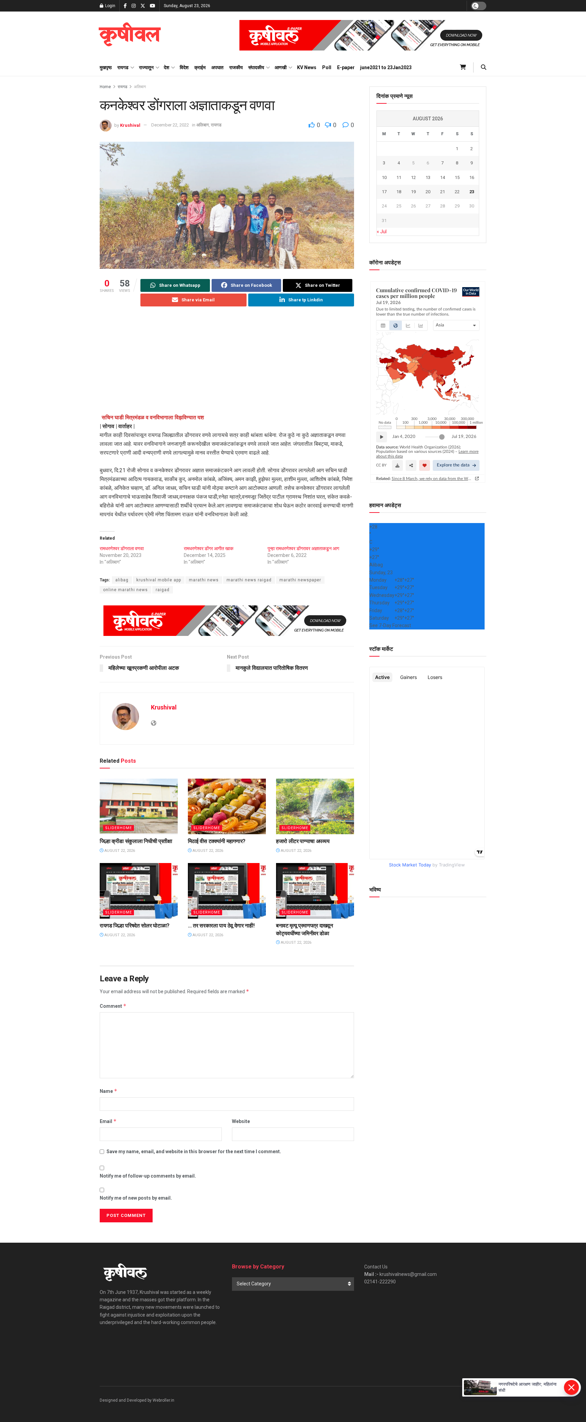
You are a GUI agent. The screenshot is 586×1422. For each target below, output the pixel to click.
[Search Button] (483, 67)
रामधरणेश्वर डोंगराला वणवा (122, 548)
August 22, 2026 (119, 850)
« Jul (382, 231)
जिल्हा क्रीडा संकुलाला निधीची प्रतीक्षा (136, 841)
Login (109, 5)
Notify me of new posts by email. (136, 1198)
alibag (122, 580)
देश (166, 67)
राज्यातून (146, 67)
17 (384, 191)
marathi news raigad (249, 580)
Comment (113, 1006)
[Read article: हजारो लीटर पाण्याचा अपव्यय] (315, 806)
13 (428, 177)
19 (413, 191)
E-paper (346, 67)
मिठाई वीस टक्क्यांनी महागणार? (217, 841)
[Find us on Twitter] (142, 6)
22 (457, 191)
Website (241, 1121)
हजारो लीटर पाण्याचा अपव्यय (302, 841)
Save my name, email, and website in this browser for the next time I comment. (193, 1151)
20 (428, 191)
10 (384, 177)
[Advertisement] (227, 365)
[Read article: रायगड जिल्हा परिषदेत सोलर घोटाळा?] (139, 891)
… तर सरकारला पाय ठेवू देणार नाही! (221, 925)
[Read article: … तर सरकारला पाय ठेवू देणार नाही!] (227, 891)
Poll (326, 67)
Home (105, 86)
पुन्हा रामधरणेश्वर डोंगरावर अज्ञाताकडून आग (303, 548)
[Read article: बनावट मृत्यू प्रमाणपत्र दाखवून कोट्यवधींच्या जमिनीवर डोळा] (315, 891)
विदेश (184, 67)
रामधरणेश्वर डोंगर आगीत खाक (208, 548)
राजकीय (236, 67)
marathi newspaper (300, 580)
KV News (306, 67)
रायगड (123, 67)
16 (471, 177)
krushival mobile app (158, 580)
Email (108, 1121)
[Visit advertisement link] (362, 35)
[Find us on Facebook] (125, 6)
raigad (163, 589)
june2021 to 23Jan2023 (386, 67)
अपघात (217, 67)
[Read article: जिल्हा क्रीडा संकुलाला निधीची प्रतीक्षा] (139, 806)
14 (442, 177)
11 (398, 177)
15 (457, 177)
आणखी (281, 67)
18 (398, 191)
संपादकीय (256, 67)
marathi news (204, 580)
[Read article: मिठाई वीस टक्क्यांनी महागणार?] (227, 806)
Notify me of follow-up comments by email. (148, 1176)
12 (413, 177)
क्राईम (200, 67)
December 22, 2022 (170, 124)
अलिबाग (140, 86)
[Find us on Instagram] (134, 6)
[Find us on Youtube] (152, 6)
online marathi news (125, 589)
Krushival (130, 124)
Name (108, 1091)
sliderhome (118, 828)
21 (442, 191)
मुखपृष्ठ (106, 67)
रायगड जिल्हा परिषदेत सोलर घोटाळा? (135, 925)
